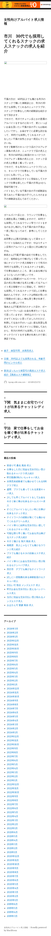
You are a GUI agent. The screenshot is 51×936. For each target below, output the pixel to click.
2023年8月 (12, 752)
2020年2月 (12, 896)
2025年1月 (12, 684)
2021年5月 (12, 836)
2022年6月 (12, 808)
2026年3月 (12, 628)
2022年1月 (12, 828)
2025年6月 (12, 664)
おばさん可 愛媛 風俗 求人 (20, 605)
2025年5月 (12, 668)
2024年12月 (13, 688)
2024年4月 (12, 720)
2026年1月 (12, 636)
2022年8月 (12, 800)
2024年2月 (12, 728)
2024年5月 (12, 716)
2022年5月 (12, 812)
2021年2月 (12, 848)
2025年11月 (12, 644)
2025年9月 (12, 652)
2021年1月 (12, 852)
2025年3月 (12, 676)
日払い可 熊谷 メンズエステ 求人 (23, 585)
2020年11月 (13, 860)
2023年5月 (12, 764)
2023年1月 (12, 780)
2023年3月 (12, 772)
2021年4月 (12, 840)
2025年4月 (12, 672)
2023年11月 (12, 740)
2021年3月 (12, 844)
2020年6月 (12, 880)
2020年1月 (12, 900)
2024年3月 (12, 724)
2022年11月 (13, 788)
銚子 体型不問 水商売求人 (18, 350)
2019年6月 (12, 904)
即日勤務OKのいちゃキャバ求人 (23, 477)
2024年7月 (12, 708)
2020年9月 (12, 868)
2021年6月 (12, 832)
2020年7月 (12, 876)
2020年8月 (12, 872)
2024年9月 (12, 700)
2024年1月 (12, 732)
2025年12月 (13, 640)
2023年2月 (12, 776)
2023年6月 (12, 760)
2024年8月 (12, 704)
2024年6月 (12, 712)
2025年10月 (13, 648)
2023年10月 (13, 744)
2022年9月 (12, 796)
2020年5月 (12, 884)
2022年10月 (13, 792)
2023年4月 (12, 768)
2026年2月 (12, 632)
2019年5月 (12, 908)
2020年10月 (13, 864)
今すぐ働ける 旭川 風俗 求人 (21, 541)
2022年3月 (12, 820)
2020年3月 (12, 892)
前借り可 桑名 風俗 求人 (19, 465)
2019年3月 (12, 916)
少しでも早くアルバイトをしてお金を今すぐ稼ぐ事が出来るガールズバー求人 (26, 501)
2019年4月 (12, 912)
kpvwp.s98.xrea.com (17, 382)
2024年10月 (13, 696)
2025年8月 (12, 656)
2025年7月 (12, 660)
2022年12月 (13, 784)
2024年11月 (13, 692)
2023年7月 (12, 756)
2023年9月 (12, 748)
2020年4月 (12, 888)
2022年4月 (12, 816)
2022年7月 (12, 804)
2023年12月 (13, 736)
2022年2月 (12, 824)
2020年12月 (13, 856)
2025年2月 (12, 680)
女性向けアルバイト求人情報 (24, 21)
